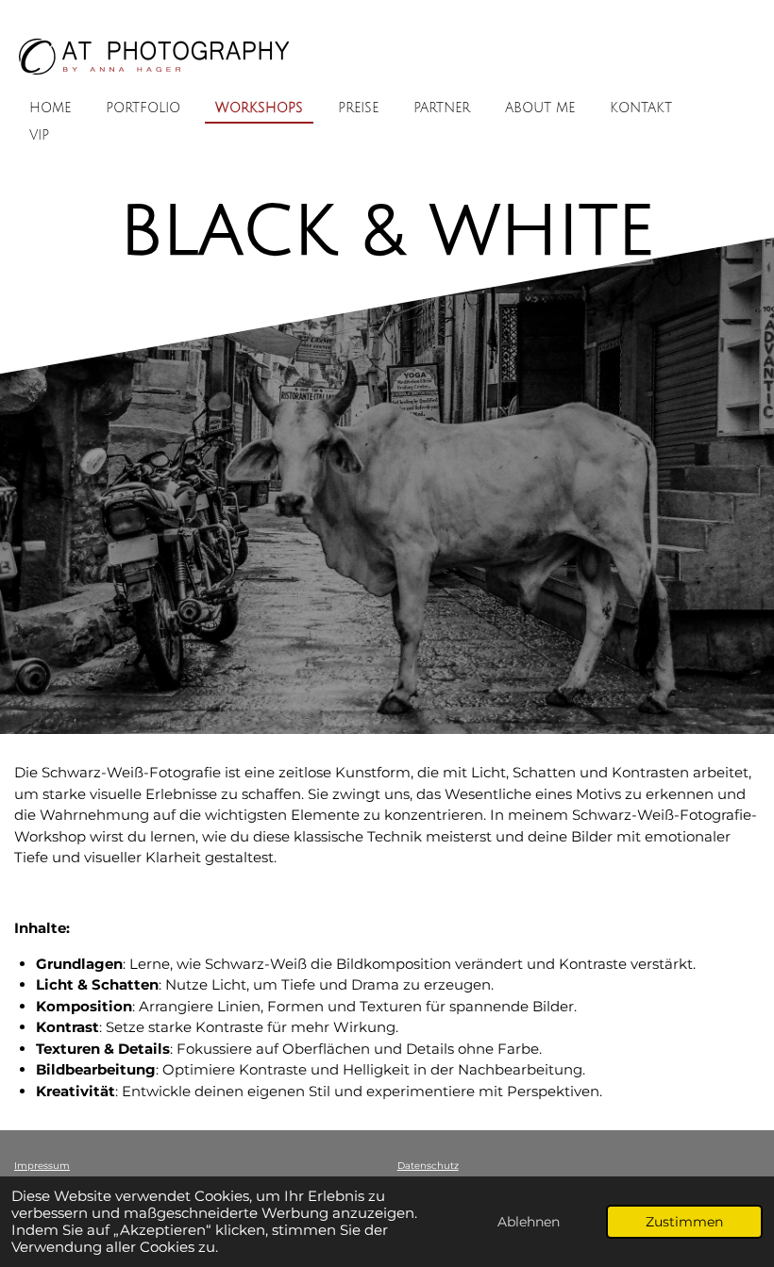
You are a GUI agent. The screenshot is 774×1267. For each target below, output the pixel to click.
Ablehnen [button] (528, 1221)
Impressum (42, 1165)
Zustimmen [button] (684, 1221)
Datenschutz (428, 1165)
